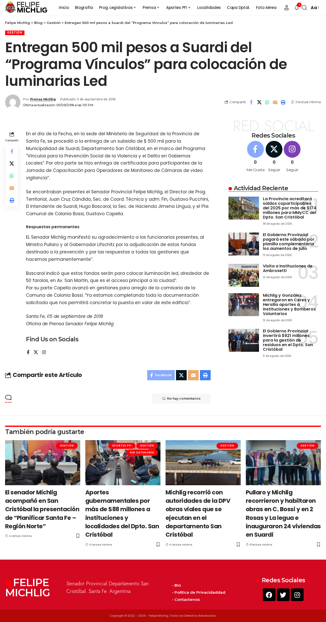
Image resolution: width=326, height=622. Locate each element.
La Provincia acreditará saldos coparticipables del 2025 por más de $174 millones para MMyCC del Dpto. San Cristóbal (289, 208)
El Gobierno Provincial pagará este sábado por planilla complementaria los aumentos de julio (289, 241)
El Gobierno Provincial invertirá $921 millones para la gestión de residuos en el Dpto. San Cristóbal (288, 340)
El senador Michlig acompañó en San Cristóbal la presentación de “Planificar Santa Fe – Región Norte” (42, 509)
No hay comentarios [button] (183, 398)
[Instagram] (44, 353)
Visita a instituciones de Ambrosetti (288, 268)
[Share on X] (259, 102)
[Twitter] (283, 594)
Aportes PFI (122, 446)
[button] (286, 7)
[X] (36, 353)
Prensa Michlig (43, 99)
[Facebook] (28, 353)
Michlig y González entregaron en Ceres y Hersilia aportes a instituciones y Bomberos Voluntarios (289, 304)
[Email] (275, 102)
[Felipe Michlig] (26, 7)
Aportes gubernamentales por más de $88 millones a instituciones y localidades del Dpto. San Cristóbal (122, 513)
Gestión (14, 33)
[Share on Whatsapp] (267, 102)
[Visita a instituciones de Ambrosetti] (243, 275)
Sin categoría (142, 452)
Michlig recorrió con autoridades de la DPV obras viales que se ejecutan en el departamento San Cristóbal (198, 513)
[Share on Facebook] (251, 102)
